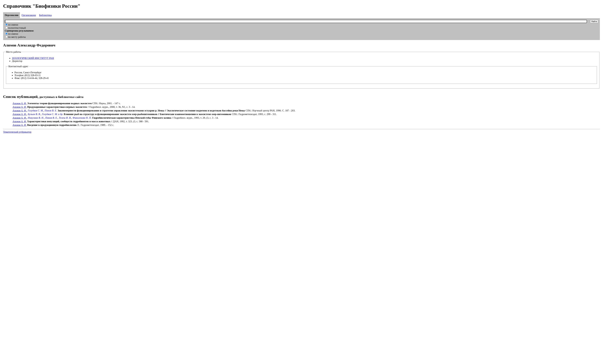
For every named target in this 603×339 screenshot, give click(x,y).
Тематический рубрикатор (17, 132)
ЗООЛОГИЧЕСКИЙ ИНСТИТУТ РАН (33, 58)
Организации (29, 15)
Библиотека (45, 15)
